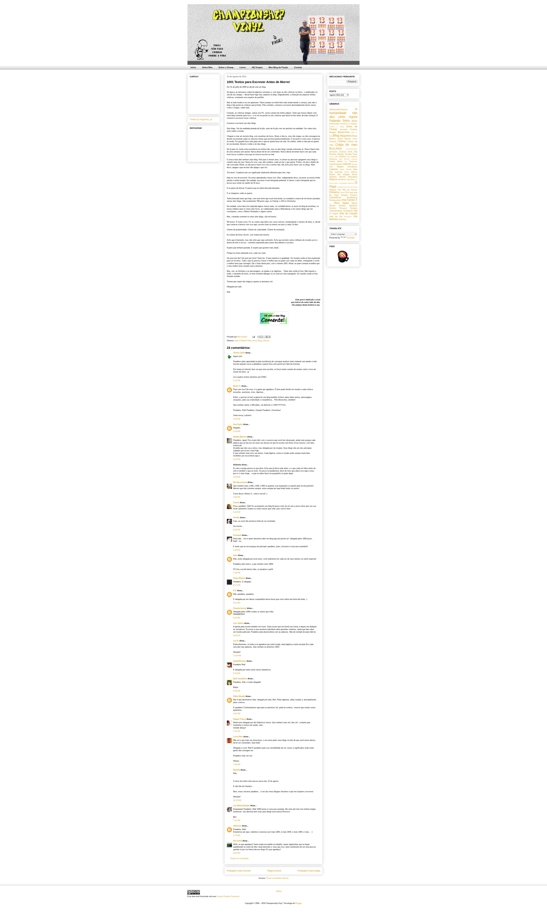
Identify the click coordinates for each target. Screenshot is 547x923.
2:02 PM (236, 714)
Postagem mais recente (239, 871)
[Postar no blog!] (261, 336)
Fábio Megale (239, 696)
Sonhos (332, 208)
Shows (332, 205)
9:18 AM (236, 691)
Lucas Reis (238, 737)
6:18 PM (236, 550)
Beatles (332, 132)
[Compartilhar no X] (264, 336)
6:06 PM (236, 530)
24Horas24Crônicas (338, 109)
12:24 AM (237, 656)
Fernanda (237, 535)
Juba (235, 555)
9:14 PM (236, 618)
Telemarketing (335, 211)
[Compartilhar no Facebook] (266, 336)
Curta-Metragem (351, 149)
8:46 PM (236, 853)
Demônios (333, 152)
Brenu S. (237, 386)
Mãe (355, 169)
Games (354, 157)
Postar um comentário (239, 858)
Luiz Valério (238, 623)
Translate (350, 238)
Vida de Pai (335, 216)
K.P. (235, 590)
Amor (255, 341)
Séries (354, 203)
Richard (236, 770)
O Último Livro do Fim (345, 187)
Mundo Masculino (348, 177)
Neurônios (351, 180)
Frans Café (333, 156)
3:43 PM (236, 477)
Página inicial (274, 871)
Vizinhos (342, 219)
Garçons (333, 159)
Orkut (355, 187)
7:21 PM (236, 820)
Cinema (342, 141)
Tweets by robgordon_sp (201, 119)
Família (348, 154)
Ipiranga (354, 164)
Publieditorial (335, 197)
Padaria (332, 190)
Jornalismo (352, 166)
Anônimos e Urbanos (348, 124)
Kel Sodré (237, 841)
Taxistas (353, 208)
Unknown (237, 826)
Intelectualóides (335, 164)
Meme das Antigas (339, 174)
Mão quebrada (335, 172)
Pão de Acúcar (349, 190)
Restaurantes (335, 200)
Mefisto (354, 172)
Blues (354, 136)
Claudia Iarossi (239, 608)
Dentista (342, 152)
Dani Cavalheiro (240, 678)
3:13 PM (236, 380)
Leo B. (236, 641)
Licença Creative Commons (228, 896)
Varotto (236, 517)
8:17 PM (236, 585)
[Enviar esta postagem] (253, 337)
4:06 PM (236, 497)
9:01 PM (236, 603)
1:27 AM (236, 835)
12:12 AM (237, 800)
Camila (236, 502)
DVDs (350, 152)
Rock (337, 203)
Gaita (348, 156)
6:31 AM (236, 673)
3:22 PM (236, 459)
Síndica (342, 205)
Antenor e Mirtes (336, 127)
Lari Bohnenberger (241, 805)
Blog (260, 341)
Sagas (345, 203)
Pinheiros (334, 192)
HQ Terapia (257, 67)
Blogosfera (346, 135)
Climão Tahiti (239, 353)
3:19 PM (236, 431)
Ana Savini (238, 424)
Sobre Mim (207, 67)
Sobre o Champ (226, 67)
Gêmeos (354, 159)
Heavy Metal (335, 161)
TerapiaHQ (348, 211)
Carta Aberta (344, 139)
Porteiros (353, 195)
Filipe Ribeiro (239, 578)
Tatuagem (343, 208)
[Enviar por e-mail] (258, 336)
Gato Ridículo (344, 159)
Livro (342, 169)
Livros (243, 67)
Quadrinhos (352, 197)
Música (333, 179)
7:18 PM (236, 764)
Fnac (355, 154)
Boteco (332, 139)
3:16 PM (236, 419)
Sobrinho (353, 205)
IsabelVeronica (239, 661)
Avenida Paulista (348, 129)
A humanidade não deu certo (343, 113)
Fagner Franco (239, 719)
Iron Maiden (336, 166)
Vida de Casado (348, 213)
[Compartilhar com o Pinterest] (269, 336)
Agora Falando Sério (243, 341)
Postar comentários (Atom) (277, 878)
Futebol (342, 156)
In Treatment (351, 161)
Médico (346, 172)
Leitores (266, 341)
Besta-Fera (344, 132)
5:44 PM (236, 512)
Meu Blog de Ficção (278, 67)
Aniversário (334, 124)
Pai (339, 190)
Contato (298, 67)
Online (278, 891)
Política (342, 192)
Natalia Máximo (240, 437)
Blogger (298, 903)
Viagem (335, 214)
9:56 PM (236, 635)
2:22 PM (236, 731)
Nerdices (342, 179)
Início (193, 67)
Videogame (348, 216)
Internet (347, 164)
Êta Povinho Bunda (343, 153)
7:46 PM (236, 573)
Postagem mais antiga (309, 871)
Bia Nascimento (240, 482)
